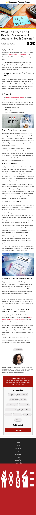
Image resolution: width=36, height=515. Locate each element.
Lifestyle (8, 415)
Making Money (27, 415)
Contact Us (18, 448)
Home (18, 442)
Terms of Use (18, 460)
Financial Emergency (12, 405)
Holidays (18, 419)
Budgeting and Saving (24, 409)
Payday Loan (18, 430)
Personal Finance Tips (11, 409)
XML (18, 457)
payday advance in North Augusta (17, 54)
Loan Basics (23, 399)
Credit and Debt (14, 399)
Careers (18, 445)
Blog (18, 451)
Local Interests (18, 349)
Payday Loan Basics (22, 394)
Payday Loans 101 (24, 405)
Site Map (18, 454)
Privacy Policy (18, 463)
